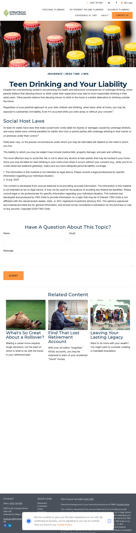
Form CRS (89, 499)
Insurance (41, 512)
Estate (40, 509)
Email (72, 233)
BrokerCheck (123, 504)
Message (8, 250)
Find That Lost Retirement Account (63, 337)
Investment (42, 506)
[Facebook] (116, 2)
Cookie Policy (64, 524)
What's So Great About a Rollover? (25, 335)
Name (6, 233)
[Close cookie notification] (109, 521)
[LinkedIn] (109, 2)
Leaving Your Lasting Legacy (106, 335)
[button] (54, 9)
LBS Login (128, 3)
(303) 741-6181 (96, 3)
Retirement (42, 503)
